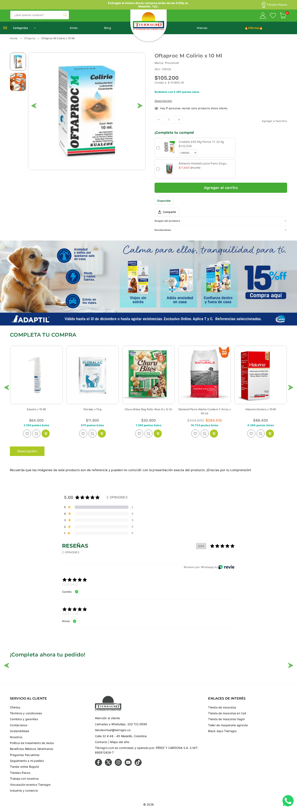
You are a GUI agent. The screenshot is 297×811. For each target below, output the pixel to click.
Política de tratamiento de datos (32, 743)
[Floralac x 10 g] (36, 375)
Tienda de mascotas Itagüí (226, 719)
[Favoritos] (273, 16)
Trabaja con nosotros (24, 778)
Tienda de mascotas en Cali (227, 713)
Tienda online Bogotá (24, 766)
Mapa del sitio (119, 742)
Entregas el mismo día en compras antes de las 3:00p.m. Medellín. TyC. (148, 4)
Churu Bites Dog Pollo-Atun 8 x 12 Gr (92, 409)
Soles (74, 28)
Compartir (169, 212)
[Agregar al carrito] (46, 433)
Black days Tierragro (222, 731)
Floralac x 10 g (36, 409)
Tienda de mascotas (222, 707)
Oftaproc (30, 38)
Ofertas (15, 707)
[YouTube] (128, 764)
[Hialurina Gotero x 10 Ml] (204, 375)
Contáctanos (18, 725)
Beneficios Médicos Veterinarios (31, 749)
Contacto (101, 742)
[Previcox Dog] (260, 375)
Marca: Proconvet (167, 63)
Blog (107, 28)
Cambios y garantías (24, 719)
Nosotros (16, 737)
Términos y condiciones (26, 713)
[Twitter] (108, 764)
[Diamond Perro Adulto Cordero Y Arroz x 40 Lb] (148, 375)
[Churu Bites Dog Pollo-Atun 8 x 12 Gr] (92, 375)
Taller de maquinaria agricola (228, 725)
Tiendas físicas (277, 4)
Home (14, 38)
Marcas (202, 28)
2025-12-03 (70, 613)
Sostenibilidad (19, 731)
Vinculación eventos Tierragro (30, 784)
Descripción (163, 101)
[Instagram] (118, 764)
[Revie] (226, 567)
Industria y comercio (24, 790)
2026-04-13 (70, 584)
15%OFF (168, 352)
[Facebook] (98, 764)
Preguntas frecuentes (24, 755)
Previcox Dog (260, 409)
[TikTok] (138, 764)
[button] (283, 16)
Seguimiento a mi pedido (27, 760)
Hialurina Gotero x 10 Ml (204, 409)
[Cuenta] (263, 16)
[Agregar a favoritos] (27, 433)
